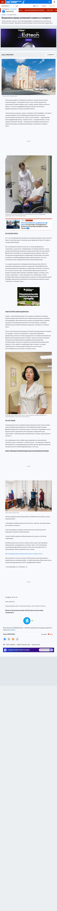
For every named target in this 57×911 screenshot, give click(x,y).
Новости (20, 10)
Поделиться (51, 54)
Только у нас (50, 10)
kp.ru (51, 634)
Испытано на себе (36, 644)
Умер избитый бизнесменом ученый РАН (34, 10)
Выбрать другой (9, 11)
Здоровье (4, 14)
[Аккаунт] (54, 2)
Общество (23, 220)
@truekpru (12, 630)
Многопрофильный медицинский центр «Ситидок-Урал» (24, 554)
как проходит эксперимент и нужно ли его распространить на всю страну (34, 225)
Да (3, 11)
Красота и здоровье (10, 644)
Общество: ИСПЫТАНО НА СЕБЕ (23, 644)
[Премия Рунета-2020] (23, 1)
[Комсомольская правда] (13, 2)
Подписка (52, 6)
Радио (37, 6)
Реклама (44, 6)
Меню (2, 2)
